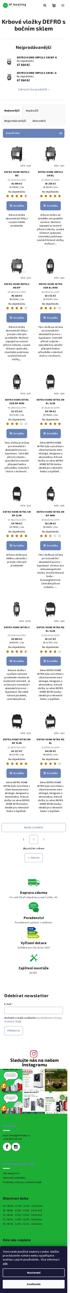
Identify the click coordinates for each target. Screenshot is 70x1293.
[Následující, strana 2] (33, 839)
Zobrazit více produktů (32, 89)
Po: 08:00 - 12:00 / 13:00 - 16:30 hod (22, 1206)
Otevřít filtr (13, 133)
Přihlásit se (13, 1031)
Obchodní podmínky (14, 1178)
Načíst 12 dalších (33, 827)
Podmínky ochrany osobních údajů (22, 1182)
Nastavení (33, 1273)
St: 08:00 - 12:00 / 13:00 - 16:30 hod (22, 1215)
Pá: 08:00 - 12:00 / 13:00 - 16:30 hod (22, 1224)
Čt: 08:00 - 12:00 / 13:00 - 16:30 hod (22, 1219)
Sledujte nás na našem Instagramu (34, 1062)
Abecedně (39, 121)
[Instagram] (16, 1147)
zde (5, 1264)
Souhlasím (34, 1284)
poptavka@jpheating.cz (16, 1135)
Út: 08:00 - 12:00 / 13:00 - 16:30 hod (22, 1210)
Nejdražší (32, 111)
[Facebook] (7, 1147)
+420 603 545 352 (12, 1139)
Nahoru (35, 858)
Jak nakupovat (11, 1173)
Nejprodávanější (15, 121)
